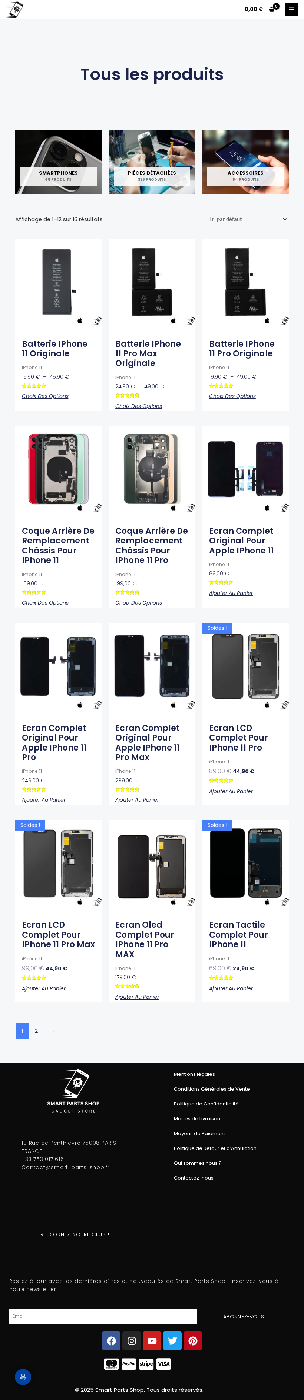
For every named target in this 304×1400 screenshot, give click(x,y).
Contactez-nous (194, 1177)
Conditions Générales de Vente (212, 1089)
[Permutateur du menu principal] (291, 9)
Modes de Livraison (197, 1118)
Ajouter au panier (231, 593)
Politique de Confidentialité (206, 1103)
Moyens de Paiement (199, 1133)
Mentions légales (194, 1074)
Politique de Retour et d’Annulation (215, 1148)
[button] (34, 9)
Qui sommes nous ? (198, 1163)
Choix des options (45, 396)
